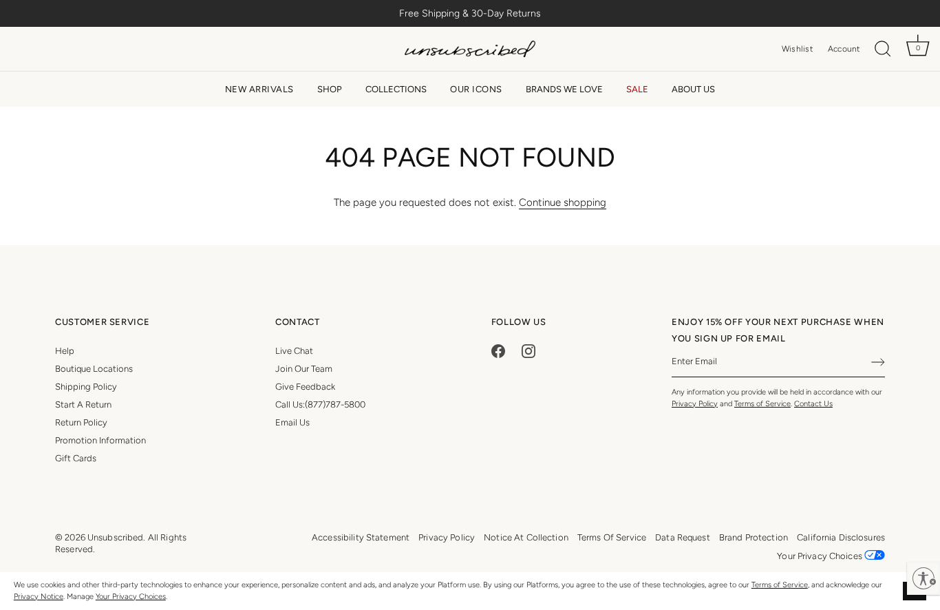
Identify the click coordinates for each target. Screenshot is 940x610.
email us (292, 422)
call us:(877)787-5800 (320, 404)
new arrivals (259, 89)
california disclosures (841, 537)
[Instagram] (528, 351)
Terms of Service (779, 584)
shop (329, 89)
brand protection (753, 537)
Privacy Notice (38, 596)
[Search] (883, 49)
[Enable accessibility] (923, 578)
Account (844, 49)
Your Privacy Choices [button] (820, 556)
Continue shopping (562, 202)
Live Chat (294, 351)
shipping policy (86, 386)
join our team (303, 369)
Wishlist (797, 49)
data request (682, 537)
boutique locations (94, 369)
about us (693, 89)
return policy (81, 422)
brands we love (564, 89)
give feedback (305, 386)
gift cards (75, 458)
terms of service (611, 537)
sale (637, 89)
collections (396, 89)
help (64, 351)
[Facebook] (498, 351)
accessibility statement (360, 537)
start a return (83, 404)
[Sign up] (878, 362)
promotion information (100, 440)
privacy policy (446, 537)
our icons (476, 89)
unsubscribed (115, 537)
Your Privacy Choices (131, 596)
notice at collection (526, 537)
